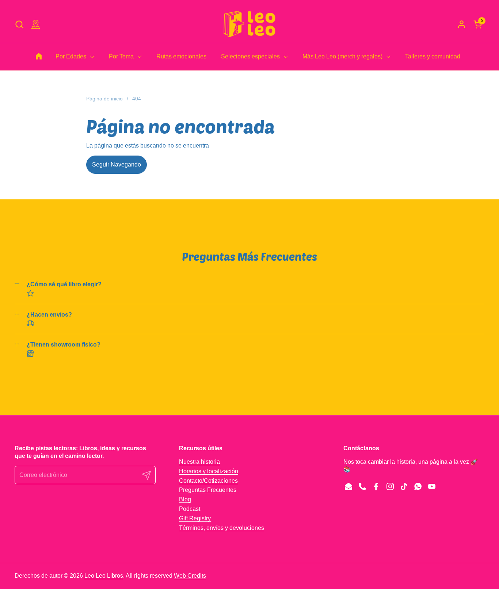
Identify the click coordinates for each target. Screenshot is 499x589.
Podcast (189, 509)
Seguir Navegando (116, 164)
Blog (185, 499)
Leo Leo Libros (103, 576)
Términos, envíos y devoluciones (221, 528)
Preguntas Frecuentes (207, 490)
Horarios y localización (208, 471)
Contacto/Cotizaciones (208, 481)
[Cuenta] (461, 24)
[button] (19, 24)
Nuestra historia (199, 462)
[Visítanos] (35, 24)
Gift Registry (195, 518)
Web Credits (190, 576)
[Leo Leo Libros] (249, 24)
